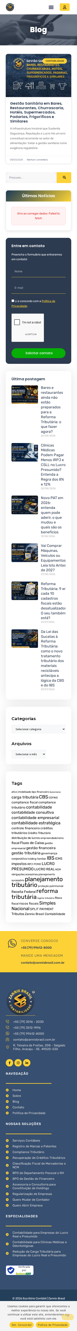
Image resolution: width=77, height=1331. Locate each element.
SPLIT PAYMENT (42, 909)
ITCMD (37, 864)
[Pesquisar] (64, 177)
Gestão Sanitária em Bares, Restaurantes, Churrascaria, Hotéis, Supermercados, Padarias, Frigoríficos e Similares (37, 112)
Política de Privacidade (53, 1324)
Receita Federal (23, 892)
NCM (58, 869)
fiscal (15, 843)
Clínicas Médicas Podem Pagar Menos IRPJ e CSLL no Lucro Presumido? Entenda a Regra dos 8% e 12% (53, 465)
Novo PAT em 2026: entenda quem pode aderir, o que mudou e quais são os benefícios (52, 515)
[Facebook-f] (9, 1062)
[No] (68, 1317)
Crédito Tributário (39, 833)
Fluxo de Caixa (32, 843)
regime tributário (45, 898)
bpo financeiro (40, 791)
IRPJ (30, 864)
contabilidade (39, 807)
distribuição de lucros (25, 838)
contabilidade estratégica (35, 822)
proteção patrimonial (50, 886)
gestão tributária (25, 853)
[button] (51, 7)
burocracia (55, 792)
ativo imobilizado (21, 791)
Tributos (17, 914)
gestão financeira (41, 848)
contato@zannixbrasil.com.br (42, 962)
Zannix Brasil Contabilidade (45, 914)
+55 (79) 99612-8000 (36, 948)
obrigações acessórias (24, 874)
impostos (19, 864)
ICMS (58, 858)
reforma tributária (34, 894)
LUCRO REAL (44, 869)
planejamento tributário (37, 882)
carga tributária (24, 797)
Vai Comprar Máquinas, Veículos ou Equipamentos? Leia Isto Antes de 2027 (54, 557)
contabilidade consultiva (32, 812)
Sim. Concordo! (21, 1324)
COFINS (53, 797)
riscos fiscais (29, 903)
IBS (50, 858)
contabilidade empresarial (35, 817)
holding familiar (37, 858)
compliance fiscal (24, 802)
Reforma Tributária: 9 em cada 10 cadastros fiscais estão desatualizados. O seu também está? (54, 601)
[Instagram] (18, 1062)
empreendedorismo (52, 838)
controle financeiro (25, 828)
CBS (43, 797)
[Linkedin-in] (26, 1062)
